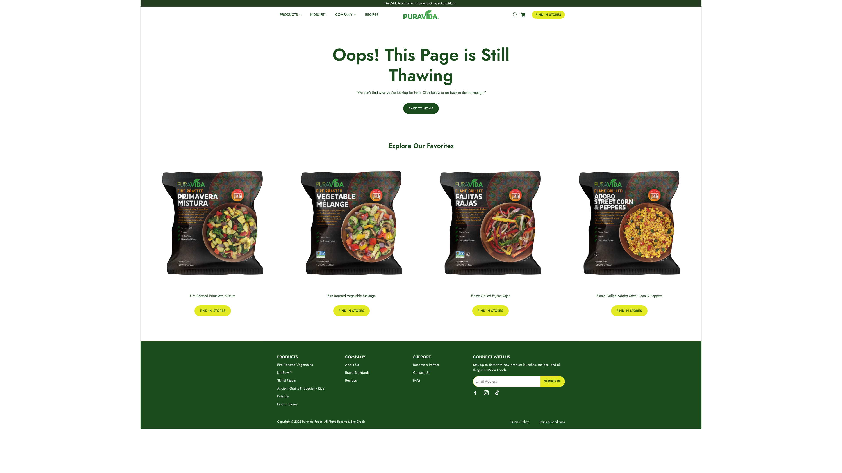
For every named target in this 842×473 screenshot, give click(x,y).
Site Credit (358, 421)
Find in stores (548, 14)
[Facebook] (475, 392)
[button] (514, 14)
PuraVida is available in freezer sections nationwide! (419, 3)
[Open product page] (213, 223)
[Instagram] (486, 392)
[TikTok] (497, 392)
